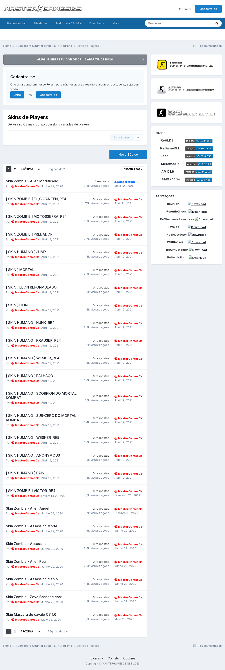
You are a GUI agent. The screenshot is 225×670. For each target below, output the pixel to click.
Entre (17, 94)
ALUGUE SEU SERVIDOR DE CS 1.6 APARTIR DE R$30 (75, 59)
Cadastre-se (208, 9)
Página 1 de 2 (57, 169)
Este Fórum (199, 23)
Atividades (40, 23)
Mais (116, 23)
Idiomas (96, 658)
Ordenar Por (132, 169)
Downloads (97, 23)
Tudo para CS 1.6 (68, 23)
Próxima (27, 169)
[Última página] (39, 169)
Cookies (129, 658)
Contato (113, 658)
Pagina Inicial (16, 23)
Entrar (184, 9)
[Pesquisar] (217, 23)
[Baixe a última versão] (198, 140)
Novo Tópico (128, 154)
